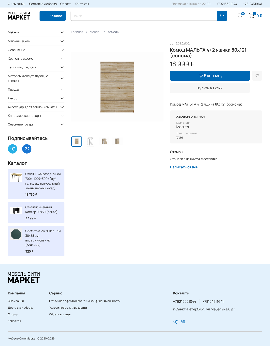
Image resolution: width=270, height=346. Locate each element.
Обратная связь (60, 314)
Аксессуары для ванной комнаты (32, 107)
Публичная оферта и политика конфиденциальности (84, 301)
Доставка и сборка (43, 4)
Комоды (113, 32)
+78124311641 (252, 4)
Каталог (56, 16)
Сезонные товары (21, 124)
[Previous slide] (77, 87)
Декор (12, 98)
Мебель (95, 32)
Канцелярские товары (24, 115)
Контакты (82, 4)
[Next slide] (157, 87)
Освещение (16, 50)
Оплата (65, 4)
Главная (77, 32)
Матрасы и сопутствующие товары (28, 78)
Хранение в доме (20, 58)
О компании (16, 4)
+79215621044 (226, 4)
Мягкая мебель (19, 41)
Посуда (13, 89)
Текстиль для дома (22, 67)
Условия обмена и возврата (68, 307)
